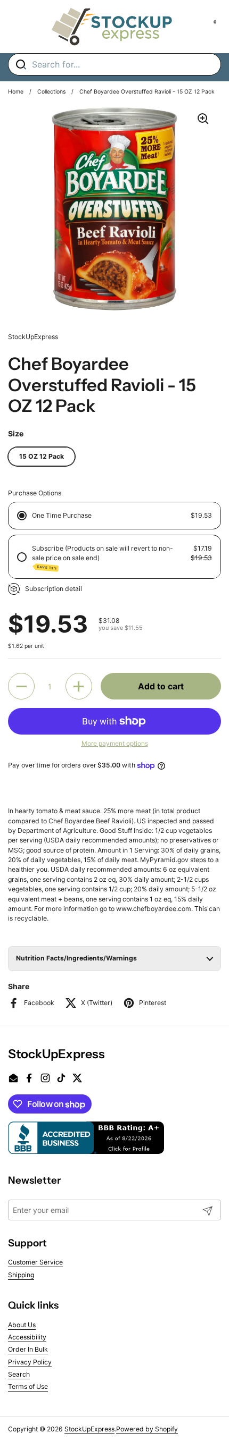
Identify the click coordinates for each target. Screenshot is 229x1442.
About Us (22, 1325)
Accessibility (27, 1337)
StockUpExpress (89, 1429)
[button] (21, 686)
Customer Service (35, 1262)
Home (15, 91)
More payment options (114, 743)
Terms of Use (28, 1386)
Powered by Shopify (147, 1429)
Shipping (21, 1275)
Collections (51, 91)
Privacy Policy (30, 1362)
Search (19, 1374)
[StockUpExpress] (112, 26)
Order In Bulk (28, 1349)
